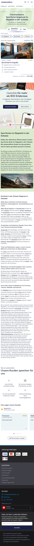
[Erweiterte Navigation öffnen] (32, 6)
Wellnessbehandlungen (7, 334)
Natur (18, 219)
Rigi (23, 214)
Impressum (5, 480)
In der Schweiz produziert (18, 124)
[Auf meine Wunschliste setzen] (31, 44)
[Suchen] (31, 2)
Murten (19, 300)
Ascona (19, 255)
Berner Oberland (9, 208)
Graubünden (4, 230)
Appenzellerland (11, 241)
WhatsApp (7, 497)
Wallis (2, 208)
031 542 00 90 (8, 500)
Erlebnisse (4, 6)
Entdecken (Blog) (6, 470)
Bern (16, 294)
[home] (12, 2)
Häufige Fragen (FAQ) (8, 482)
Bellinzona (3, 257)
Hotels (27, 261)
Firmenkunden (6, 473)
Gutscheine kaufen (7, 468)
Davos (24, 236)
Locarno (12, 255)
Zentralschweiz (20, 208)
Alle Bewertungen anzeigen (17, 438)
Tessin (5, 251)
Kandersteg (6, 212)
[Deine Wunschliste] (28, 2)
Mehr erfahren (25, 106)
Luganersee (6, 255)
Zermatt (22, 210)
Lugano (27, 253)
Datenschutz (5, 475)
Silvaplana (7, 234)
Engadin (23, 232)
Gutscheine (11, 6)
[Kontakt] (25, 2)
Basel (6, 296)
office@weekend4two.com (11, 494)
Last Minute (19, 6)
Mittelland (5, 290)
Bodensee (3, 241)
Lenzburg (12, 300)
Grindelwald (28, 210)
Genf (22, 273)
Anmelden (17, 527)
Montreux (3, 275)
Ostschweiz (14, 239)
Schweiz (6, 210)
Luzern (8, 214)
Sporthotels (18, 308)
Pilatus (28, 214)
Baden (2, 298)
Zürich (20, 292)
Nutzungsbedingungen (8, 478)
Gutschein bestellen (10, 106)
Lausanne (26, 273)
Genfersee (14, 275)
